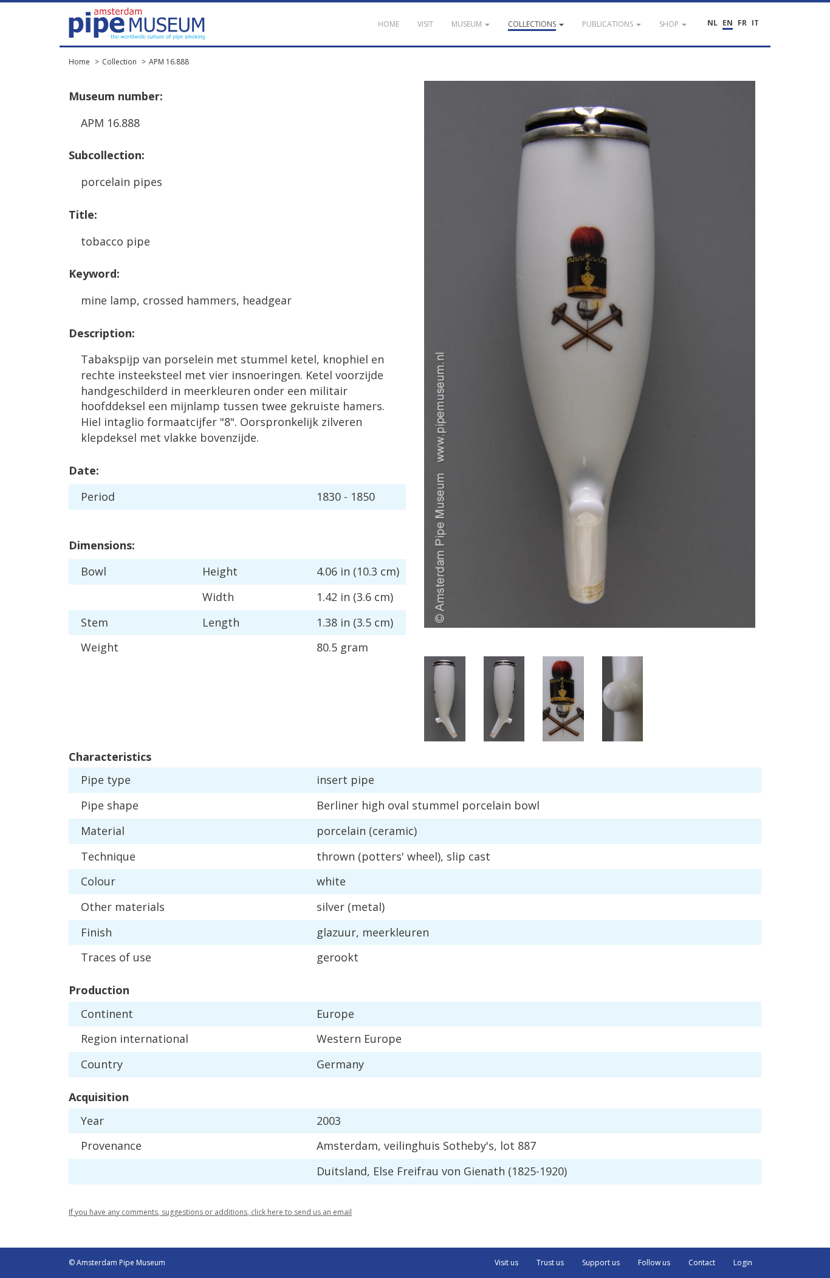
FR (742, 23)
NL (712, 23)
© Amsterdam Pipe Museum (117, 1262)
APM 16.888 (169, 62)
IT (755, 23)
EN (727, 23)
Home (79, 62)
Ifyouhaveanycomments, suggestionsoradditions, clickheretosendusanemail (210, 1212)
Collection (119, 62)
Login (742, 1262)
